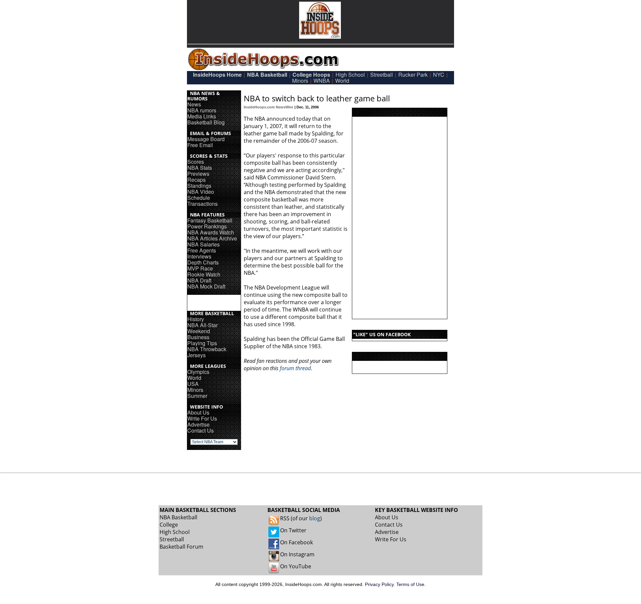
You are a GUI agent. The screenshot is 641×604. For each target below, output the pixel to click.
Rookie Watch (203, 274)
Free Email (200, 145)
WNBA (321, 80)
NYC (438, 74)
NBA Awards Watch (210, 232)
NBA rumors (201, 110)
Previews (198, 173)
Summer (197, 396)
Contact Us (200, 430)
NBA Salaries (203, 244)
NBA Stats (199, 167)
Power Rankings (207, 226)
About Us (198, 412)
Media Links (201, 116)
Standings (199, 185)
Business (198, 337)
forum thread (295, 368)
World (342, 80)
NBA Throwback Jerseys (206, 352)
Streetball (381, 74)
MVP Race (200, 268)
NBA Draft (199, 280)
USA (193, 384)
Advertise (198, 424)
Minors (300, 80)
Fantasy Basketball (209, 220)
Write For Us (202, 418)
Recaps (196, 179)
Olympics (198, 372)
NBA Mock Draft (206, 286)
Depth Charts (203, 262)
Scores (195, 161)
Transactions (202, 203)
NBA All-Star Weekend (202, 328)
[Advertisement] (399, 218)
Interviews (199, 256)
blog (314, 518)
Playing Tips (202, 343)
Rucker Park (413, 74)
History (195, 319)
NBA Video (200, 191)
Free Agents (201, 250)
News (194, 104)
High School (350, 74)
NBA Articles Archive (212, 238)
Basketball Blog (206, 122)
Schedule (198, 197)
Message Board (206, 139)
